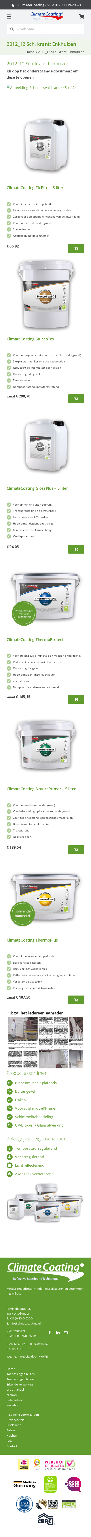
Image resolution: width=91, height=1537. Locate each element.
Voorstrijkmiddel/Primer (36, 1108)
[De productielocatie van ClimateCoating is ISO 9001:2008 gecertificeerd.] (24, 1497)
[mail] (66, 1332)
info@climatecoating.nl (25, 1323)
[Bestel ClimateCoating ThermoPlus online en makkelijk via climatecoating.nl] (76, 1000)
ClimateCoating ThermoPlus (32, 940)
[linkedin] (58, 1332)
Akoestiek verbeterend (34, 1173)
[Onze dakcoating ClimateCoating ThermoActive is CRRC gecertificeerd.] (46, 1514)
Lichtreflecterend (29, 1165)
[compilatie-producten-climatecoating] (45, 1179)
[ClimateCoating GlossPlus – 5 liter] (45, 409)
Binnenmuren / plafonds (36, 1083)
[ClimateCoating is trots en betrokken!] (73, 1478)
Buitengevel (25, 1091)
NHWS (42, 1356)
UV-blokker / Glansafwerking (39, 1125)
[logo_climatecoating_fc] (46, 13)
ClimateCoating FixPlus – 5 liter (35, 187)
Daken (20, 1099)
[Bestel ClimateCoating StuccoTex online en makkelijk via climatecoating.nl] (76, 398)
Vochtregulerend (29, 1157)
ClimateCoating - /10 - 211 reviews (49, 5)
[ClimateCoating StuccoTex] (45, 259)
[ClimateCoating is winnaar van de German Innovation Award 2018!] (47, 1500)
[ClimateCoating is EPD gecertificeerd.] (69, 1499)
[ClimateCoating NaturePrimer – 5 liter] (45, 709)
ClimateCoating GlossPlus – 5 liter (37, 488)
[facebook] (49, 1332)
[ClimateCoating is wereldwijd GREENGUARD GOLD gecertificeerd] (51, 1475)
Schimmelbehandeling (34, 1116)
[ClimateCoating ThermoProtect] (45, 560)
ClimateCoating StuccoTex (30, 339)
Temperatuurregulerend (36, 1148)
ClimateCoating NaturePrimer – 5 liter (41, 788)
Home (30, 52)
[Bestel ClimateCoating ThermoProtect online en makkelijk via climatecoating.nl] (76, 699)
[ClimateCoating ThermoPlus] (45, 861)
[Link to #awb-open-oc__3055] (9, 16)
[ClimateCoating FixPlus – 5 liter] (45, 108)
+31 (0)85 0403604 (22, 1318)
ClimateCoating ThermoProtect (35, 639)
